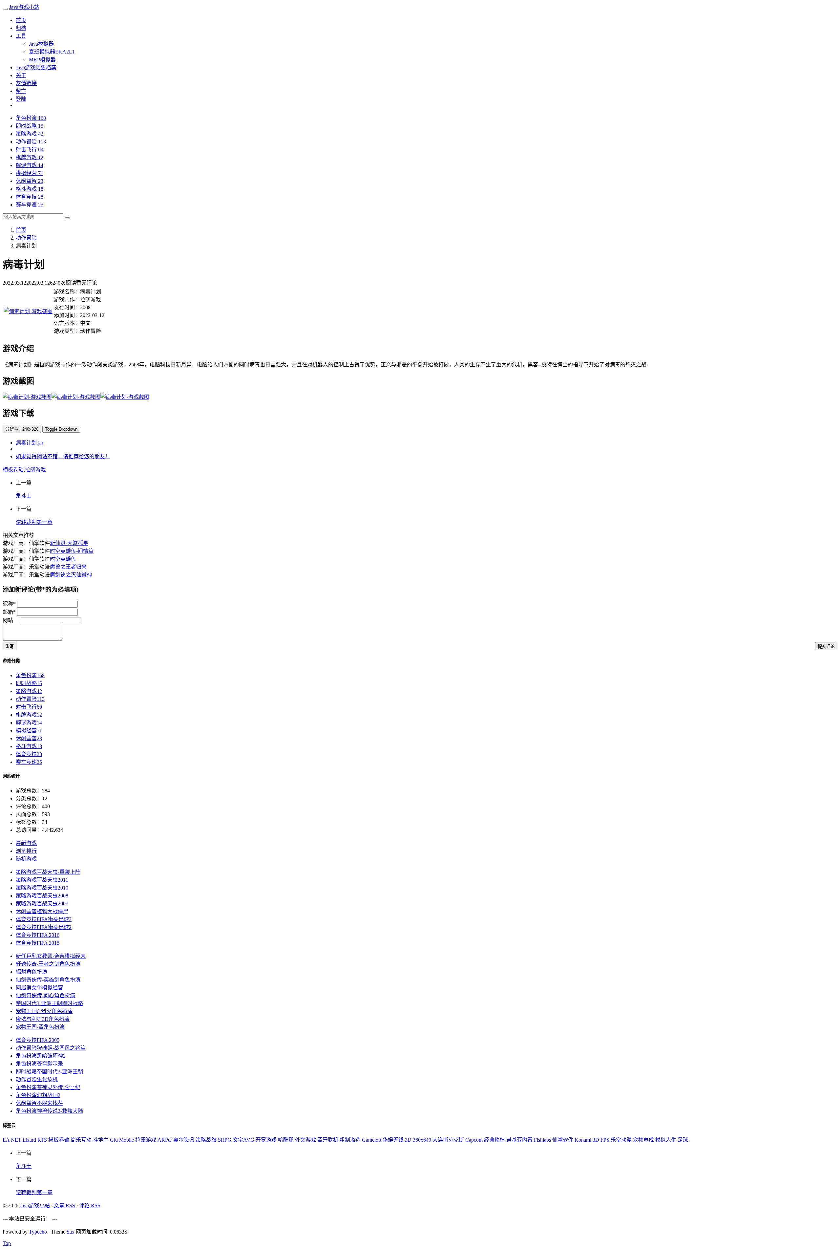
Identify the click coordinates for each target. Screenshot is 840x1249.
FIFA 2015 (37, 943)
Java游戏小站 (24, 7)
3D (408, 1140)
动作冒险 (31, 141)
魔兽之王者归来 (68, 567)
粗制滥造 (350, 1140)
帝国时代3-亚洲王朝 (49, 1003)
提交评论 (826, 646)
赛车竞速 (29, 204)
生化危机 (37, 1079)
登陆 (21, 99)
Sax (70, 1232)
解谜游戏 (29, 165)
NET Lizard (23, 1140)
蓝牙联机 (327, 1140)
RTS (42, 1140)
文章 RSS (64, 1205)
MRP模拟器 (42, 59)
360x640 (422, 1140)
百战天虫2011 (42, 880)
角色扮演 (31, 118)
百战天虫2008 (42, 895)
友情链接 (26, 83)
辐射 (31, 972)
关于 (21, 75)
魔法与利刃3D (43, 1019)
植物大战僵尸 (42, 911)
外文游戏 (305, 1140)
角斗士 (24, 496)
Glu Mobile (122, 1140)
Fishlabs (542, 1140)
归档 (21, 28)
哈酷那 (286, 1140)
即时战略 (29, 126)
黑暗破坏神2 (41, 1056)
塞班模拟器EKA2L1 (52, 51)
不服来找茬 (39, 1103)
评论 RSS (89, 1205)
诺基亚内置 (519, 1140)
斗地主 (101, 1140)
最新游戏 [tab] (26, 843)
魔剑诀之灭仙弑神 (71, 574)
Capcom (474, 1140)
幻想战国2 (38, 1095)
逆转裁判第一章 (34, 522)
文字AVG (243, 1140)
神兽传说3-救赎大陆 (49, 1111)
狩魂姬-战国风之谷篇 (51, 1048)
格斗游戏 (29, 189)
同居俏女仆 (39, 987)
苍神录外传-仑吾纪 (48, 1087)
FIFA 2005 (37, 1040)
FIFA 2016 (37, 935)
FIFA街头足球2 (44, 927)
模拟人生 (665, 1140)
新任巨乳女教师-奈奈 (51, 956)
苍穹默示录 (39, 1063)
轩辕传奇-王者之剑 (48, 964)
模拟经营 (29, 173)
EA (6, 1140)
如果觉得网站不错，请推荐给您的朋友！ (63, 456)
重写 (9, 646)
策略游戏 (29, 134)
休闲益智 (29, 181)
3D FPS (601, 1140)
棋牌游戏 (29, 157)
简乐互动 (81, 1140)
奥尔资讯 (183, 1140)
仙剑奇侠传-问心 (45, 995)
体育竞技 (29, 197)
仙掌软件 (562, 1140)
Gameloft (371, 1140)
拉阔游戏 (35, 469)
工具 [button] (21, 36)
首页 (21, 20)
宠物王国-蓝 (40, 1027)
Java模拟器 (41, 44)
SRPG (224, 1140)
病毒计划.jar (29, 442)
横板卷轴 (13, 469)
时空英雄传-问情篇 (72, 551)
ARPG (165, 1140)
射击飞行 (29, 149)
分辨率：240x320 (21, 429)
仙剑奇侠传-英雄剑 (48, 979)
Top (7, 1243)
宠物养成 (643, 1140)
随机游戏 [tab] (26, 859)
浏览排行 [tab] (26, 851)
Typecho (38, 1232)
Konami (583, 1140)
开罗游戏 (266, 1140)
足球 (683, 1140)
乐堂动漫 (621, 1140)
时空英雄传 (63, 559)
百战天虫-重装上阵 (48, 872)
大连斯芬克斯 (448, 1140)
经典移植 (494, 1140)
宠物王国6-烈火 (44, 1011)
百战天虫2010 (42, 888)
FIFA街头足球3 (44, 919)
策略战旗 (206, 1140)
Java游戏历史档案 (36, 67)
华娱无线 (393, 1140)
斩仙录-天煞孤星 (69, 543)
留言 (21, 91)
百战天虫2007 (42, 903)
